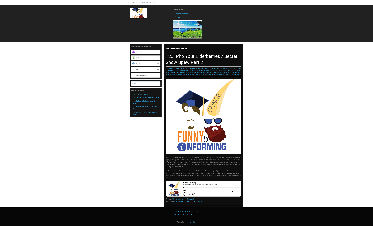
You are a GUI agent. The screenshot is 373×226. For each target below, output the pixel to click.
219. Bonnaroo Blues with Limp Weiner (146, 98)
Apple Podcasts (178, 201)
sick (177, 74)
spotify (187, 74)
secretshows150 (171, 74)
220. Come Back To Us (140, 94)
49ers (193, 68)
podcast (203, 72)
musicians (183, 72)
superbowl (198, 74)
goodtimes (197, 70)
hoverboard (214, 70)
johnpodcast (236, 74)
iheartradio (227, 70)
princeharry (210, 72)
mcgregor (173, 72)
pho (193, 72)
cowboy (238, 68)
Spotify (188, 201)
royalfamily (217, 72)
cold (218, 68)
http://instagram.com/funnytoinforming (186, 211)
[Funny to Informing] (138, 13)
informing (234, 70)
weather (218, 74)
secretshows (236, 72)
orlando (189, 72)
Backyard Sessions (181, 14)
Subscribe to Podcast (149, 2)
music (178, 72)
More (202, 201)
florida (176, 70)
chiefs (214, 68)
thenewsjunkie (206, 74)
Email (193, 201)
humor (221, 70)
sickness (182, 74)
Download (190, 199)
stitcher (192, 74)
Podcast (177, 17)
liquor (167, 72)
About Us (135, 2)
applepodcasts (200, 68)
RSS (198, 201)
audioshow (208, 68)
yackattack (224, 74)
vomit (213, 74)
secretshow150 (226, 72)
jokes (239, 70)
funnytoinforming (187, 70)
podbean (198, 72)
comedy (222, 68)
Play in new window (179, 199)
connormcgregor (230, 68)
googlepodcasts (206, 70)
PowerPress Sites (190, 222)
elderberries (169, 70)
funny (180, 70)
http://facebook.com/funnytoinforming (186, 215)
